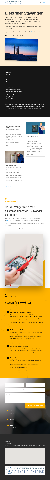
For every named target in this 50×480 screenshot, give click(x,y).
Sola (21, 31)
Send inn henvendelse (35, 405)
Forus (36, 445)
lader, (7, 220)
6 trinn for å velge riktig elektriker (33, 137)
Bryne (24, 31)
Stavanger (14, 445)
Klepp (31, 31)
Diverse (8, 131)
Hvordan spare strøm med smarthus (13, 127)
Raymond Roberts (11, 129)
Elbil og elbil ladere (11, 169)
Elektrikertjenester (11, 165)
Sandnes (17, 31)
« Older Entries (8, 186)
